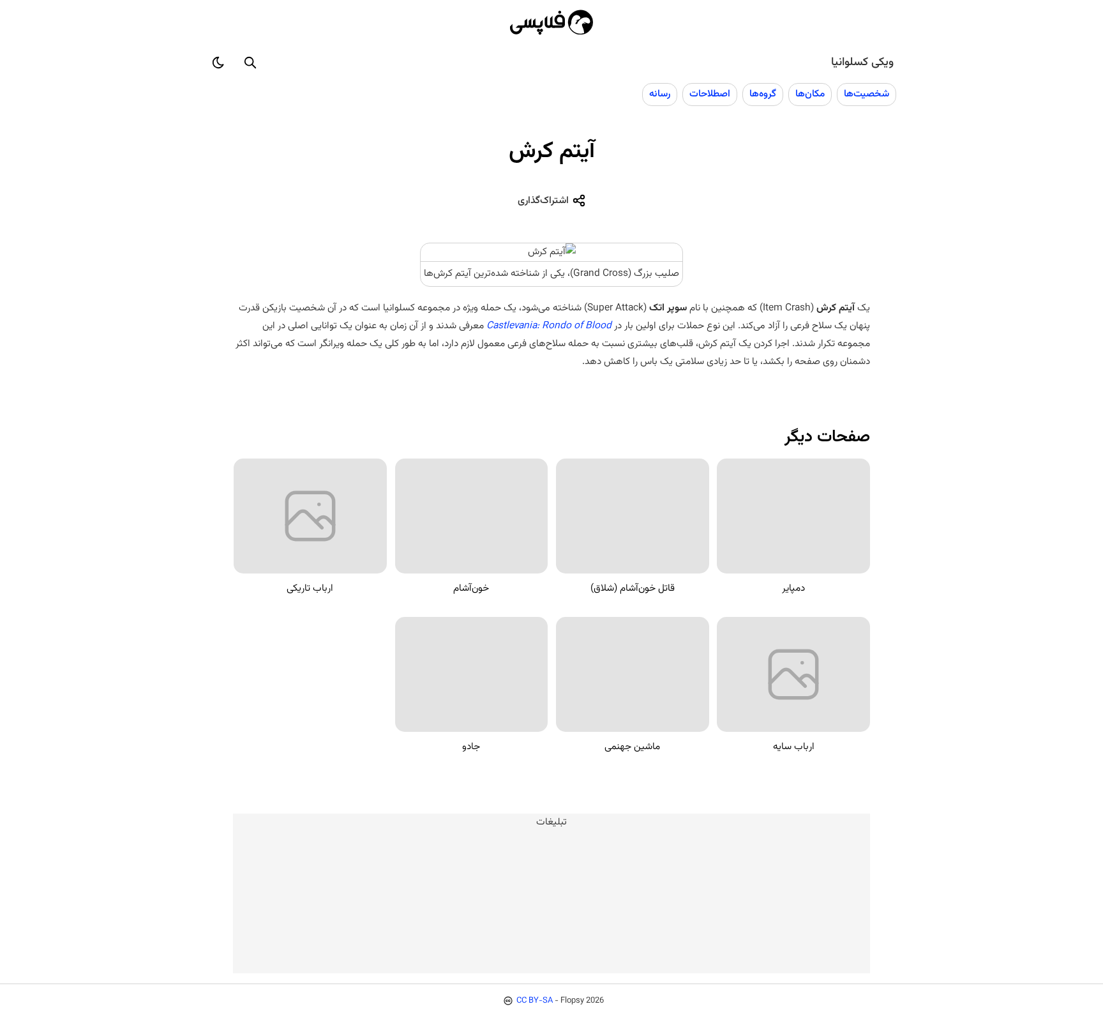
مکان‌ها (810, 94)
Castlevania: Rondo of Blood (549, 325)
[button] (250, 63)
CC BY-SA (534, 1000)
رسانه (659, 94)
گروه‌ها (762, 94)
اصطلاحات (709, 94)
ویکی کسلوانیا (862, 63)
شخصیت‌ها (866, 94)
